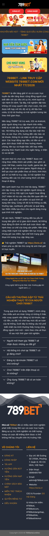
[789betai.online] (24, 4)
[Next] (46, 272)
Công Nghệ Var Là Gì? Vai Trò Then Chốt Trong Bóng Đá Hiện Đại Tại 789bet (24, 279)
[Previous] (2, 272)
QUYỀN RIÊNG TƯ (13, 499)
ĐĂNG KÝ (16, 11)
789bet (13, 425)
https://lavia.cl (35, 488)
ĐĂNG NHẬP (33, 11)
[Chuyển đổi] (4, 341)
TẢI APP (8, 464)
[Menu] (3, 4)
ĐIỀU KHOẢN (11, 503)
